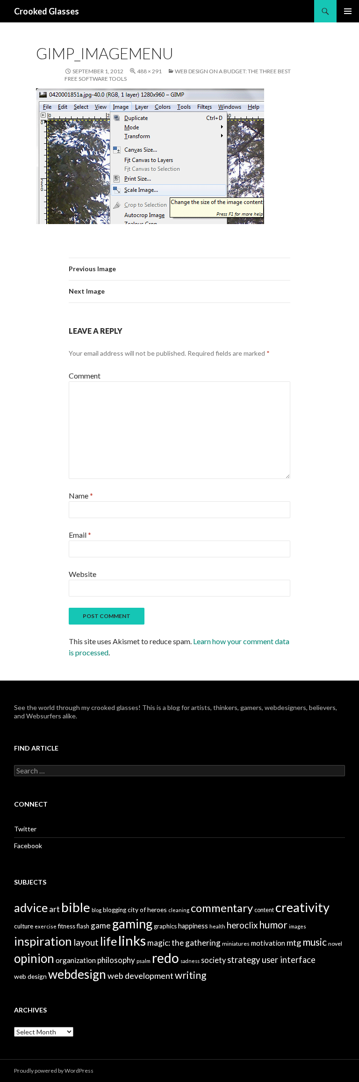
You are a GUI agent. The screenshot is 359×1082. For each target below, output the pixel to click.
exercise (46, 926)
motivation (268, 943)
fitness (66, 926)
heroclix (242, 925)
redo (165, 958)
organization (76, 960)
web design (30, 976)
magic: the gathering (184, 943)
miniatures (236, 943)
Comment (85, 375)
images (297, 926)
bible (75, 907)
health (217, 926)
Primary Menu (348, 11)
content (264, 909)
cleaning (178, 910)
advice (31, 907)
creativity (302, 907)
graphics (165, 926)
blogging (114, 909)
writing (190, 975)
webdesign (77, 974)
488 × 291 (149, 71)
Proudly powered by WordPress (53, 1070)
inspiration (43, 941)
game (101, 925)
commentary (222, 907)
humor (273, 924)
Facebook (28, 846)
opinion (34, 958)
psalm (143, 961)
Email (80, 534)
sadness (190, 961)
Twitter (25, 829)
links (132, 940)
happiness (193, 926)
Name (81, 495)
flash (83, 926)
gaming (132, 923)
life (108, 941)
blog (96, 910)
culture (23, 926)
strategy (243, 960)
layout (86, 942)
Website (82, 573)
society (213, 960)
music (314, 942)
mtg (294, 942)
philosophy (116, 960)
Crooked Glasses (46, 11)
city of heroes (147, 909)
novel (335, 943)
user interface (289, 960)
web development (140, 975)
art (54, 909)
